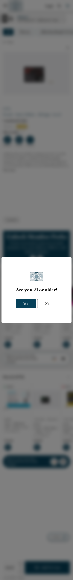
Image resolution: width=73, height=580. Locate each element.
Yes (25, 303)
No (47, 303)
